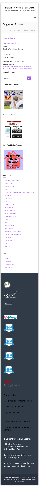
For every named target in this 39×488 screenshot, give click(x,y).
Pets (6, 222)
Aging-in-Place (9, 186)
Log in (6, 258)
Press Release (9, 228)
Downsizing (8, 195)
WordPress (20, 481)
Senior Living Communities (13, 234)
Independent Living (13, 43)
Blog (6, 189)
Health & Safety (9, 207)
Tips (6, 243)
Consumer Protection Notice (17, 421)
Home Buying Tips (10, 210)
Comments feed (9, 264)
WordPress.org (9, 267)
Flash (19, 479)
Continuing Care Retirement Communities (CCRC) (20, 192)
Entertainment (9, 198)
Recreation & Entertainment (13, 231)
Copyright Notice (11, 412)
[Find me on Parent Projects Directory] (8, 306)
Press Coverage (9, 225)
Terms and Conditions (14, 406)
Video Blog (8, 246)
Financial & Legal (10, 204)
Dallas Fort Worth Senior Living (19, 8)
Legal (6, 219)
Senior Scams (9, 240)
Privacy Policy (10, 395)
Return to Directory (9, 38)
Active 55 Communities (12, 180)
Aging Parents (9, 183)
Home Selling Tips (10, 213)
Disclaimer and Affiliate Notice (18, 401)
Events (7, 201)
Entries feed (8, 261)
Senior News (8, 237)
